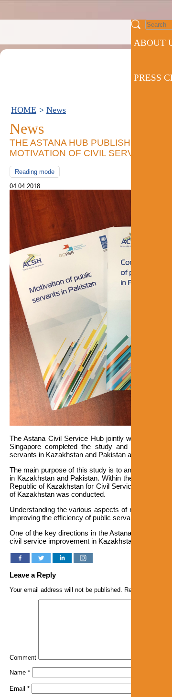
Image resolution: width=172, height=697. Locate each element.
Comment (23, 657)
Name (20, 672)
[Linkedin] (62, 558)
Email (20, 688)
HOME (23, 110)
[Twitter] (41, 558)
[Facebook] (20, 558)
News (56, 110)
